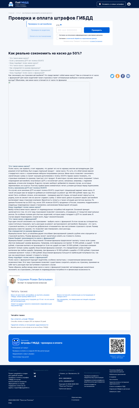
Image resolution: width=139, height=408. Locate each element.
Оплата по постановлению (40, 36)
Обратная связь (77, 397)
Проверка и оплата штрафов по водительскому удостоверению (94, 381)
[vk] (128, 76)
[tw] (112, 76)
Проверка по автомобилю (40, 24)
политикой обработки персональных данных (82, 38)
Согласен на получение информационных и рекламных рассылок (81, 35)
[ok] (117, 76)
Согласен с (78, 38)
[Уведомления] (129, 4)
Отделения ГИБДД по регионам (119, 389)
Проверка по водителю (40, 30)
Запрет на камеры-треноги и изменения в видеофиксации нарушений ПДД (31, 304)
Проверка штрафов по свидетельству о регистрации (93, 376)
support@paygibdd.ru (21, 387)
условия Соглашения (96, 41)
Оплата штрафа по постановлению (90, 385)
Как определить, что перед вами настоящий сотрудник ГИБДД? (76, 300)
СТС (58, 25)
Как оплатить (113, 379)
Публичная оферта (65, 388)
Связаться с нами (114, 391)
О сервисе (112, 377)
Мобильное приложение (117, 374)
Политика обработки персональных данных (116, 371)
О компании (75, 400)
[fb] (123, 76)
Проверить (97, 30)
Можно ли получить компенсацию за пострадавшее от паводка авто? (76, 295)
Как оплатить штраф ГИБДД (22, 319)
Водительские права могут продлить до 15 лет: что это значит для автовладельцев (32, 300)
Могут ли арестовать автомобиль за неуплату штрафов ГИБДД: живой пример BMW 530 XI (30, 295)
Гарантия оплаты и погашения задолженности (29, 325)
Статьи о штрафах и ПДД (117, 386)
